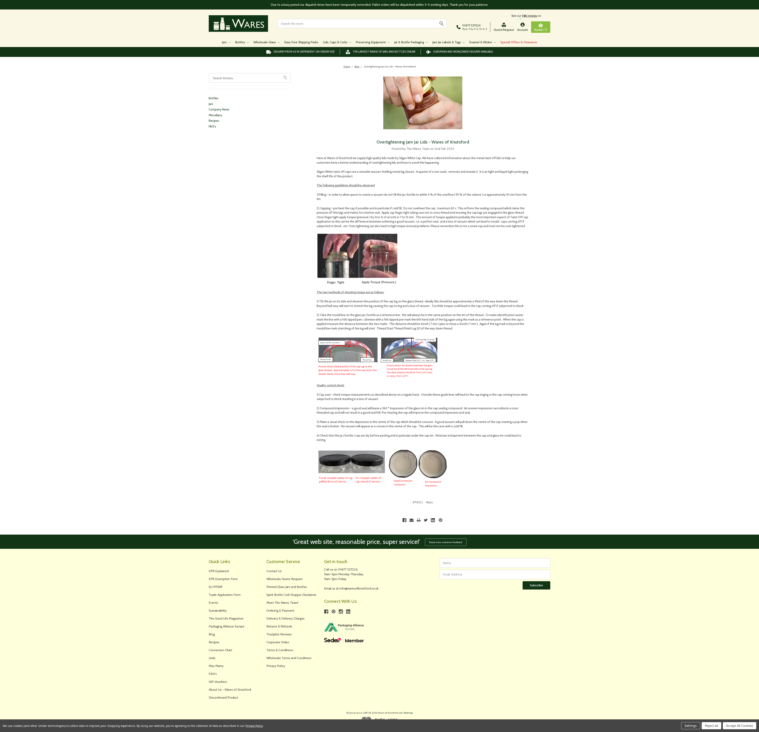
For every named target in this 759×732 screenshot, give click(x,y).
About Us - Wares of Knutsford (230, 689)
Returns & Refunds (279, 626)
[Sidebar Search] (285, 77)
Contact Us (274, 571)
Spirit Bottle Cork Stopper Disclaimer (291, 595)
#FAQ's (418, 502)
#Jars (429, 502)
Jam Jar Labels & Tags (447, 42)
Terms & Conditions (279, 650)
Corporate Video (277, 642)
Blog (212, 634)
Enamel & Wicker (481, 42)
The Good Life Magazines (226, 618)
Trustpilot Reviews (279, 634)
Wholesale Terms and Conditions (289, 658)
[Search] (441, 23)
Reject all (711, 726)
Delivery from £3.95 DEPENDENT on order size (304, 51)
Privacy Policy (275, 666)
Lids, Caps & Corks (335, 42)
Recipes (214, 121)
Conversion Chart (220, 650)
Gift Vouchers (218, 682)
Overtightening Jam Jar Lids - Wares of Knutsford (423, 142)
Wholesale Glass (265, 42)
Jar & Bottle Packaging (409, 42)
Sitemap (408, 712)
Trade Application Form (225, 595)
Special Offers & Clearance (518, 42)
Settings (690, 726)
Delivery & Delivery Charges (285, 618)
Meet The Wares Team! (282, 603)
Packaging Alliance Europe (226, 626)
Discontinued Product (223, 697)
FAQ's (212, 126)
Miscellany (215, 115)
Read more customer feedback (445, 542)
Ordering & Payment (280, 610)
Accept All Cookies (739, 726)
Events (213, 603)
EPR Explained (219, 571)
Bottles (240, 42)
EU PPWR (215, 587)
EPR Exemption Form (223, 579)
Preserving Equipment (371, 42)
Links (212, 658)
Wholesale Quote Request (284, 579)
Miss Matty (216, 666)
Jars (225, 42)
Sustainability (218, 610)
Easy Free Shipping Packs (301, 42)
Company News (219, 109)
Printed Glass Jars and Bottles (286, 587)
